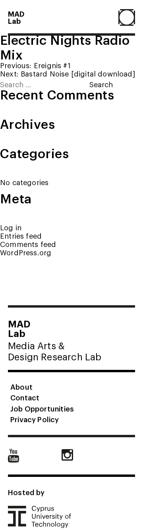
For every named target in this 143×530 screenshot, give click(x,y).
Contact (24, 397)
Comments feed (28, 244)
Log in (10, 227)
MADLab (16, 17)
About (21, 386)
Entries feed (21, 236)
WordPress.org (25, 252)
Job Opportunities (42, 408)
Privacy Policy (34, 419)
